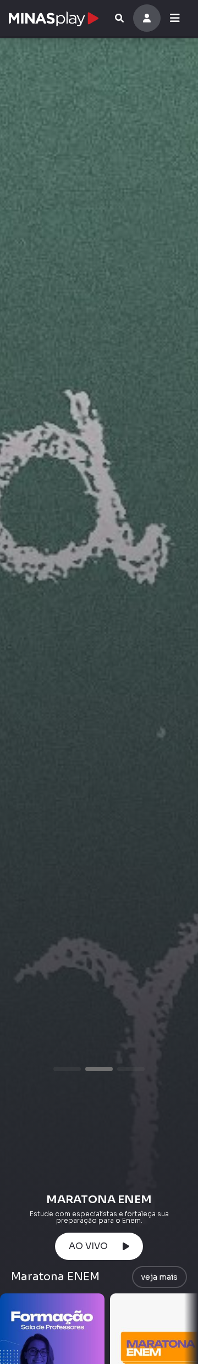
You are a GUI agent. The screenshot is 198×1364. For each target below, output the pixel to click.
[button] (67, 1069)
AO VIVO (90, 1246)
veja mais (159, 1277)
